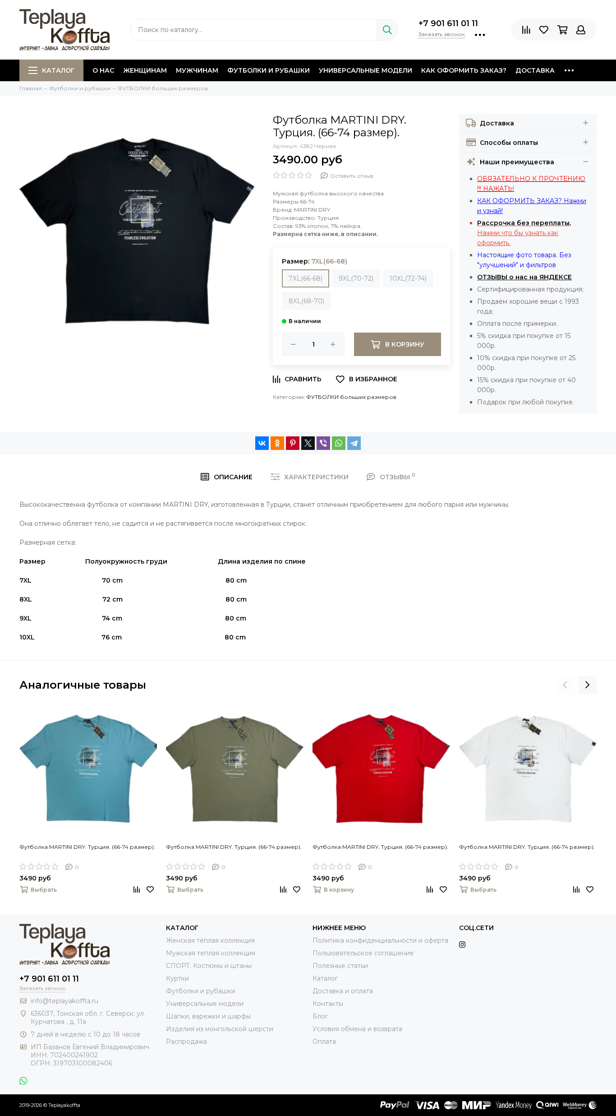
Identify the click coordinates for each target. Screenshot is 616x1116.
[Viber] (323, 443)
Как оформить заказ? (463, 70)
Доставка (535, 70)
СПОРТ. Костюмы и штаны (209, 966)
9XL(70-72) (356, 278)
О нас (103, 70)
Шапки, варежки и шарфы (208, 1016)
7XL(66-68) (305, 278)
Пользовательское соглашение (363, 953)
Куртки (177, 978)
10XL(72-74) (408, 278)
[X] (308, 443)
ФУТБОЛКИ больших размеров (351, 397)
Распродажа (186, 1041)
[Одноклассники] (277, 443)
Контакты (328, 1004)
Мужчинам (197, 70)
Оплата (324, 1041)
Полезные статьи (340, 966)
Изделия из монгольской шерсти (219, 1029)
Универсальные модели (365, 70)
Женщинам (145, 70)
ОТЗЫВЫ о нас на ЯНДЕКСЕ (524, 277)
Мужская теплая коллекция (210, 953)
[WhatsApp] (338, 443)
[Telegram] (354, 443)
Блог (320, 1016)
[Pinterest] (292, 443)
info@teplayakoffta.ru (64, 1001)
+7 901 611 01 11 (448, 23)
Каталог (58, 70)
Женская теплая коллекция (210, 940)
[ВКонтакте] (262, 443)
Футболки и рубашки (268, 70)
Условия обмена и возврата (357, 1029)
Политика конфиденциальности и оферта (380, 940)
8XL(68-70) (306, 301)
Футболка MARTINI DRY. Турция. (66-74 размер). (87, 846)
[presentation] (565, 685)
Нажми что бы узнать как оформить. (524, 233)
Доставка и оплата (343, 991)
